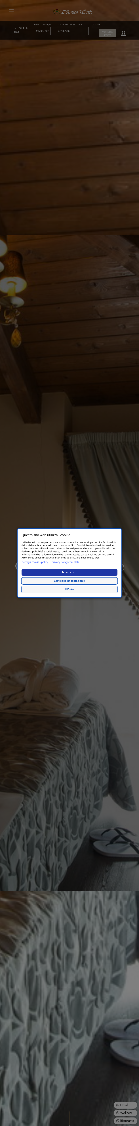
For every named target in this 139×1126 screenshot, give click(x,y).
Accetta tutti (69, 572)
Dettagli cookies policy (35, 562)
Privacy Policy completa (65, 562)
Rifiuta (69, 589)
